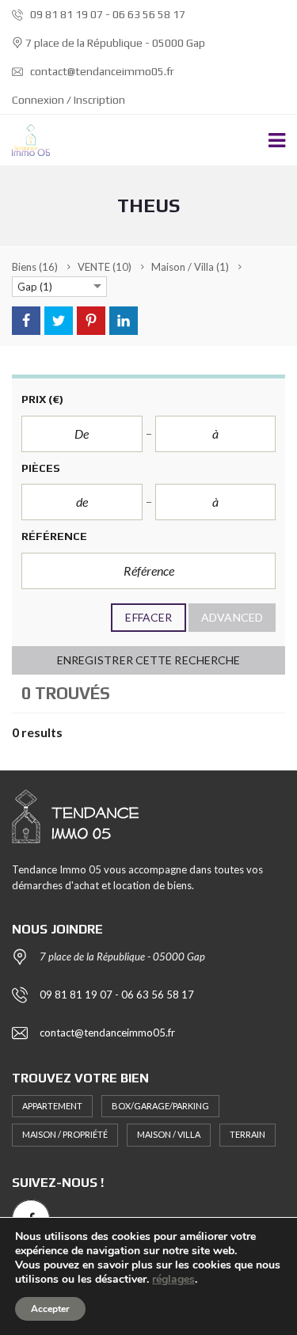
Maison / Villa (168, 1134)
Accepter (50, 1309)
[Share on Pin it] (91, 320)
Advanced (232, 617)
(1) (190, 267)
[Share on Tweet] (58, 320)
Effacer (148, 617)
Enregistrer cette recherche (149, 660)
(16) (35, 267)
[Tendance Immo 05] (25, 140)
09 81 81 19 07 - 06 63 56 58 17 (106, 14)
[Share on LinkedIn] (123, 320)
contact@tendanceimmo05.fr (101, 71)
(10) (104, 267)
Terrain (247, 1134)
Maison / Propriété (65, 1134)
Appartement (52, 1106)
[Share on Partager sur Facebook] (26, 320)
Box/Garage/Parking (160, 1106)
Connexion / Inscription (68, 99)
